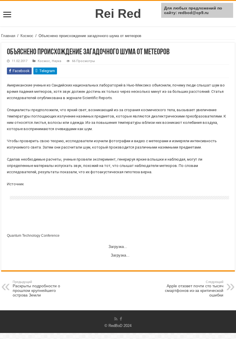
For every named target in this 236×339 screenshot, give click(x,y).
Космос (26, 36)
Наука (56, 61)
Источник (15, 184)
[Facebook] (121, 318)
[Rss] (116, 318)
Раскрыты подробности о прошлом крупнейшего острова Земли (36, 288)
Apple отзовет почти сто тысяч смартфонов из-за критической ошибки (194, 288)
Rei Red (118, 13)
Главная (8, 36)
